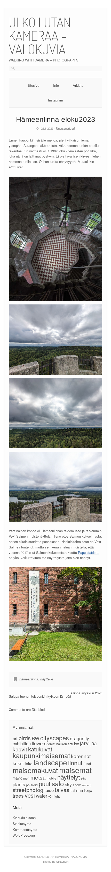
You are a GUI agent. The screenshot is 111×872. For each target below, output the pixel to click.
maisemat (75, 769)
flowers (39, 743)
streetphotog (28, 790)
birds (25, 738)
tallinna (76, 790)
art (15, 738)
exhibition (22, 743)
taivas (62, 790)
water (41, 795)
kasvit (20, 749)
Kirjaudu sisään (24, 817)
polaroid (32, 785)
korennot (81, 755)
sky (68, 784)
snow (77, 784)
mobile (51, 778)
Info (56, 85)
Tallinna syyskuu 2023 (85, 693)
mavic (17, 778)
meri (26, 778)
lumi (87, 763)
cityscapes (54, 737)
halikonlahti (64, 743)
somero (86, 785)
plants (19, 784)
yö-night (54, 796)
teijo (88, 790)
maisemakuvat (35, 770)
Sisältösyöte (22, 823)
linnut (75, 762)
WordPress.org (24, 835)
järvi (85, 743)
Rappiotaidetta (88, 552)
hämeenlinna (28, 679)
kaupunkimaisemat (41, 755)
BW (35, 738)
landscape (50, 762)
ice (76, 743)
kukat (18, 763)
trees (18, 795)
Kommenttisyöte (25, 829)
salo (58, 783)
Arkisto (78, 85)
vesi (30, 795)
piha (83, 778)
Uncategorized (65, 128)
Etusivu (33, 85)
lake (29, 763)
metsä (38, 777)
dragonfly (79, 738)
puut (45, 783)
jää (94, 743)
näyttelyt (46, 679)
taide (49, 790)
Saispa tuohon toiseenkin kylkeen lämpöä (40, 696)
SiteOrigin (62, 861)
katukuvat (40, 749)
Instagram (55, 100)
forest (51, 744)
